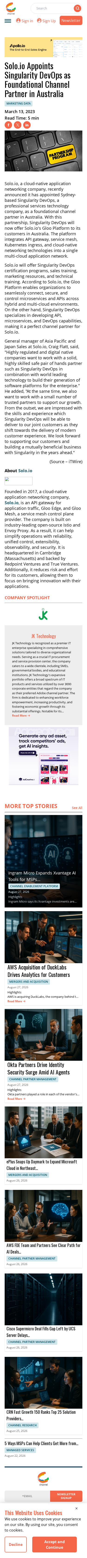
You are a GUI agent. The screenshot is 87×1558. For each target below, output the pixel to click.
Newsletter (71, 20)
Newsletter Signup (66, 1496)
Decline (16, 1544)
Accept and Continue (54, 1544)
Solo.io (25, 470)
